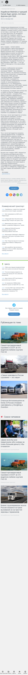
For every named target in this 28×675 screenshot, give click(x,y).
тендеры (14, 178)
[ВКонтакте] (7, 194)
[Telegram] (21, 194)
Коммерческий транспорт (8, 482)
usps (2, 181)
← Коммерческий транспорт (8, 8)
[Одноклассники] (10, 194)
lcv (11, 178)
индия (15, 181)
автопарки (3, 178)
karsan (22, 178)
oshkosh (6, 180)
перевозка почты (22, 180)
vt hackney (15, 180)
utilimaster (10, 180)
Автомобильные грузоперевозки (10, 449)
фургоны (8, 178)
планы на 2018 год (7, 181)
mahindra (18, 178)
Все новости (5, 253)
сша (13, 181)
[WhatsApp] (17, 194)
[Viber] (14, 194)
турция (19, 181)
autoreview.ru (6, 174)
